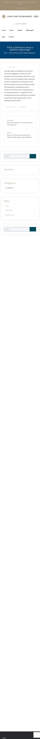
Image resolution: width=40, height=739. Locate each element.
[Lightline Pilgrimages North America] (20, 17)
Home (4, 30)
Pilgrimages (30, 30)
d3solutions (12, 67)
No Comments (22, 107)
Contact (11, 37)
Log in (7, 206)
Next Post (9, 132)
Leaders (19, 30)
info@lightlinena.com (21, 8)
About (11, 30)
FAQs (3, 37)
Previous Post (10, 120)
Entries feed (8, 210)
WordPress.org (9, 215)
